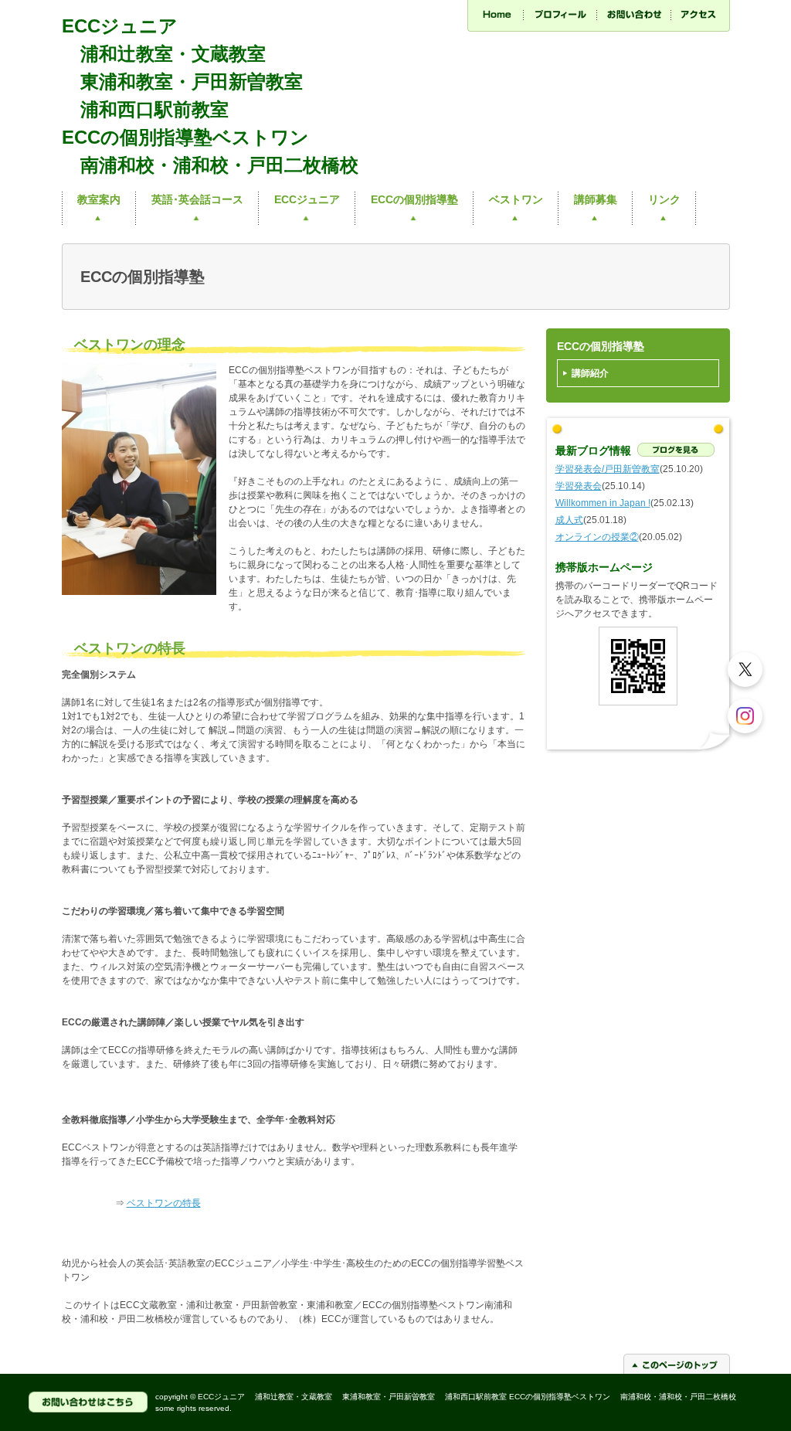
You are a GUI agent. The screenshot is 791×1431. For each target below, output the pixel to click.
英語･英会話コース (197, 199)
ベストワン (516, 199)
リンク (664, 199)
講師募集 (595, 199)
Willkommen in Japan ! (602, 503)
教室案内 (99, 199)
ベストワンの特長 (164, 1203)
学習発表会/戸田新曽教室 (607, 469)
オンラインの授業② (597, 537)
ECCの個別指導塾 (414, 199)
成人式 (569, 520)
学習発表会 (578, 486)
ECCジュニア (307, 199)
